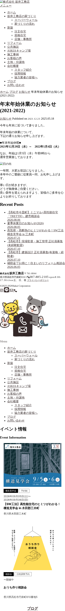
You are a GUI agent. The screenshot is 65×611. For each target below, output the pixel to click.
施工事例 (13, 54)
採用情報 (20, 73)
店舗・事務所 (23, 39)
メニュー (6, 5)
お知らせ (24, 91)
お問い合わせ (16, 85)
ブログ (11, 81)
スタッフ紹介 (23, 69)
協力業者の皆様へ (26, 77)
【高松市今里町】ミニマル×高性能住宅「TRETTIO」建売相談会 (32, 216)
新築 (10, 27)
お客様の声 (14, 58)
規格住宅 (20, 35)
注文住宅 (20, 31)
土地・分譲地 (16, 62)
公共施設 (13, 46)
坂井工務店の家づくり (21, 16)
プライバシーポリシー (38, 280)
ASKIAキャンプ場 (19, 50)
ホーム (11, 12)
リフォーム (14, 42)
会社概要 (13, 65)
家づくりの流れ (24, 23)
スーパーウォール (26, 20)
